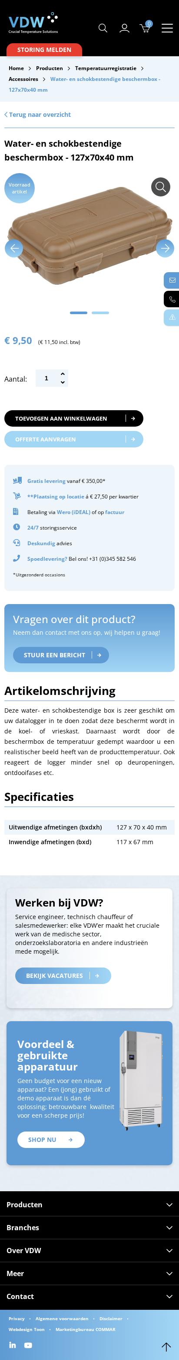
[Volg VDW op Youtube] (29, 1346)
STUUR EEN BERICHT (54, 655)
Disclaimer (111, 1318)
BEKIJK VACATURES (54, 975)
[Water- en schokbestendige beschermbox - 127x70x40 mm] (160, 186)
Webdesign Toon (27, 1329)
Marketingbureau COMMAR (86, 1329)
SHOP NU (42, 1139)
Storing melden (44, 49)
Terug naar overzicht (39, 114)
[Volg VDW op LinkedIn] (14, 1346)
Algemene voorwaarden (62, 1318)
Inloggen (124, 28)
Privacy (17, 1318)
